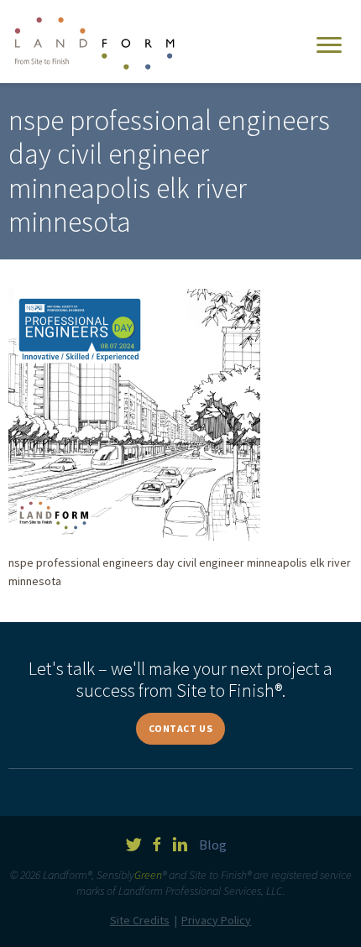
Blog (213, 844)
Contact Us (181, 728)
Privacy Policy (216, 920)
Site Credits (140, 920)
